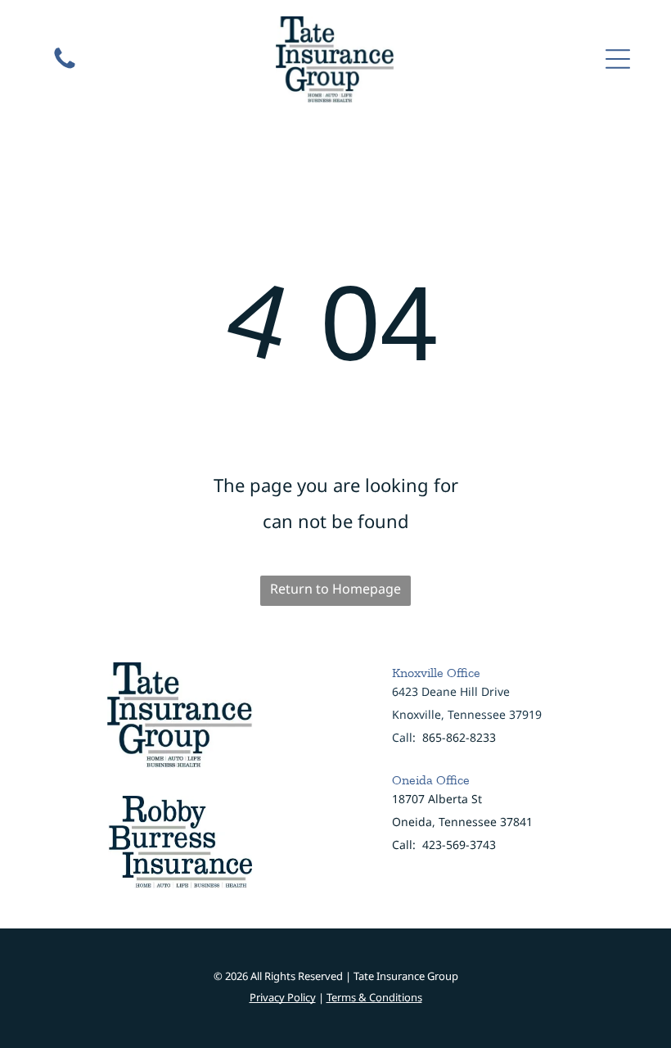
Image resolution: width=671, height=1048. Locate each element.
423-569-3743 (459, 844)
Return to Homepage (335, 589)
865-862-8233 (459, 737)
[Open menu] (618, 59)
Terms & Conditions (374, 997)
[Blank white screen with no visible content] (65, 67)
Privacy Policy (283, 997)
